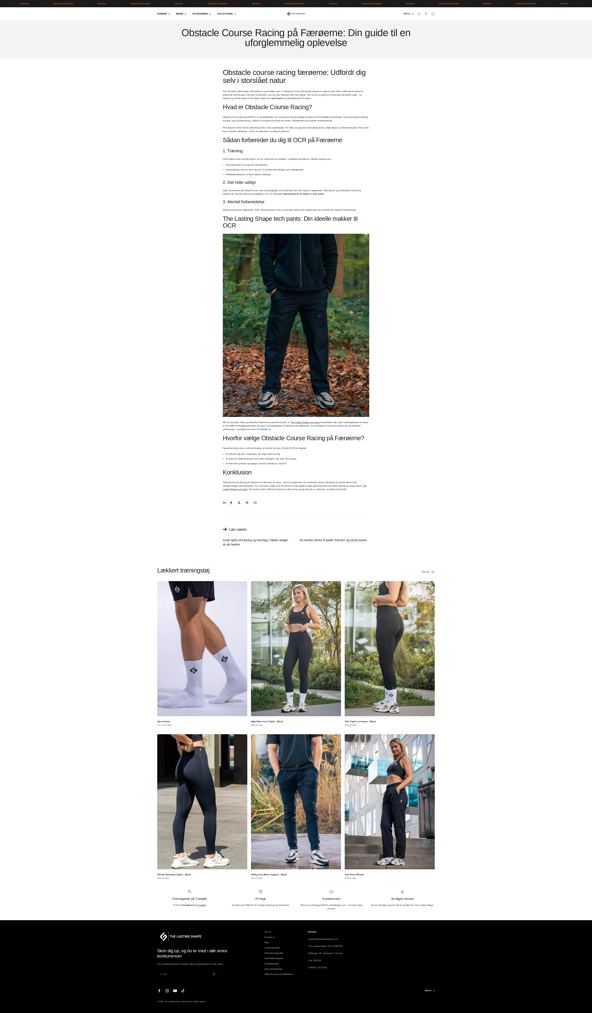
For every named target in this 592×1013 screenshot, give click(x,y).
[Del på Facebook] (231, 503)
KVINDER (162, 13)
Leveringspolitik (272, 947)
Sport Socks (163, 721)
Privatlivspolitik (272, 963)
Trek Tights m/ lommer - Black (360, 721)
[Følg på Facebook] (159, 991)
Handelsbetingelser (274, 958)
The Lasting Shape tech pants (305, 422)
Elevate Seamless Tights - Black (174, 874)
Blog (267, 942)
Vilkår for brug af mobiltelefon (279, 974)
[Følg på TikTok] (183, 991)
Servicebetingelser (274, 969)
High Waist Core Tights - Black (267, 721)
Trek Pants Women (354, 874)
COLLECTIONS (225, 13)
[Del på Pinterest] (247, 503)
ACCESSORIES (200, 13)
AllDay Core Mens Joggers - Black (269, 874)
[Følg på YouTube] (175, 991)
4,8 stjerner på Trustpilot (74, 3)
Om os (268, 932)
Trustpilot (201, 905)
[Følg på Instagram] (167, 991)
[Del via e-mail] (255, 503)
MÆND (179, 13)
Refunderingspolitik (274, 953)
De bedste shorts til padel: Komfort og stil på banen (333, 540)
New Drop (36, 3)
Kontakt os (270, 937)
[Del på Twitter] (239, 503)
